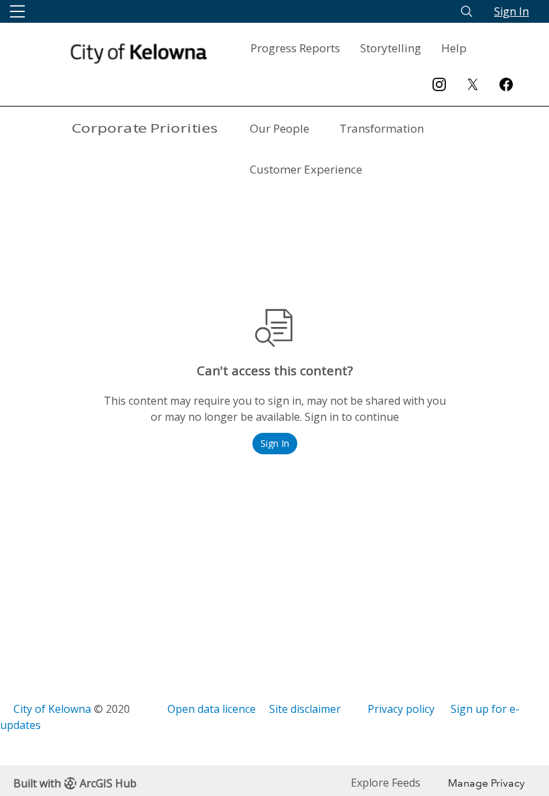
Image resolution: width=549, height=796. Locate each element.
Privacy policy (401, 709)
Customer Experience (306, 169)
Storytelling (390, 48)
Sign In (511, 11)
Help (454, 48)
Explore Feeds (385, 782)
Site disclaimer (305, 709)
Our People (279, 128)
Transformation (381, 128)
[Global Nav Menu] (17, 11)
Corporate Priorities (145, 128)
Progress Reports (295, 48)
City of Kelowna (52, 709)
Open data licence (211, 709)
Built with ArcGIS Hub (75, 783)
